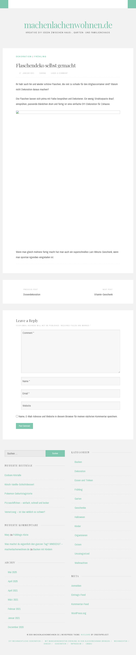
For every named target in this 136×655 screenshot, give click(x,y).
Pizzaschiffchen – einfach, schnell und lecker (27, 503)
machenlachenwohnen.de (68, 24)
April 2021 (13, 590)
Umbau (89, 644)
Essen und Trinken (84, 480)
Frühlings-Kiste (20, 535)
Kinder (78, 526)
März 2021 (13, 599)
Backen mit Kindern (42, 549)
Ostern (78, 544)
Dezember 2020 (16, 627)
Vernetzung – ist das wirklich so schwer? (25, 512)
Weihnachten (81, 563)
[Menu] (4, 4)
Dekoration (24, 56)
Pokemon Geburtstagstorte (18, 493)
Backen (78, 462)
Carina (42, 73)
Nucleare (85, 634)
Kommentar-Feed (80, 604)
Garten (78, 498)
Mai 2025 (12, 572)
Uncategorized (82, 553)
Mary (7, 535)
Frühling (40, 56)
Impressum (76, 644)
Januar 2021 (14, 618)
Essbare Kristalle (13, 475)
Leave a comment (59, 73)
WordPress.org (78, 613)
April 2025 (13, 581)
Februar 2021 (14, 609)
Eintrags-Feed (78, 595)
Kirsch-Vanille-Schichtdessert (19, 484)
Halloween (80, 517)
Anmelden (76, 585)
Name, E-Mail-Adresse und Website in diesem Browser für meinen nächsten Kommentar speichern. (68, 416)
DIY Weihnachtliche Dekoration (25, 641)
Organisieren (81, 535)
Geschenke (80, 508)
